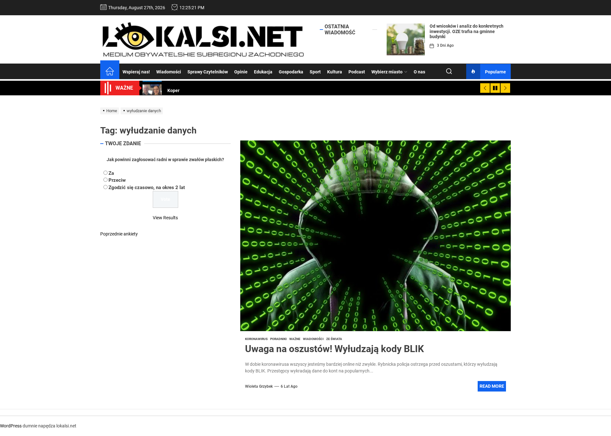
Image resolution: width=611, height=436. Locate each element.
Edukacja (263, 71)
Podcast (356, 71)
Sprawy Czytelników (207, 71)
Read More (492, 386)
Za (111, 173)
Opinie (241, 71)
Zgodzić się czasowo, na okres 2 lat (147, 187)
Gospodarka (291, 71)
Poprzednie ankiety (119, 233)
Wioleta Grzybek (259, 386)
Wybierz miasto (387, 71)
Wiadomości (168, 71)
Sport (315, 71)
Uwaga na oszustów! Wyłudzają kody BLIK (334, 348)
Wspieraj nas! (136, 71)
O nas (419, 71)
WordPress (11, 425)
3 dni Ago (445, 45)
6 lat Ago (289, 386)
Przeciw (117, 180)
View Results (165, 217)
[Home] (109, 72)
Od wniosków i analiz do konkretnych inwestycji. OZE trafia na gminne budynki (466, 31)
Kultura (334, 71)
